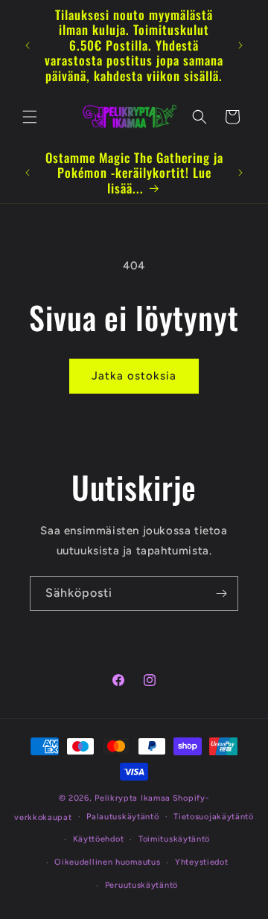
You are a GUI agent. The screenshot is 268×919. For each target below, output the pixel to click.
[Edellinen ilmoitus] (27, 45)
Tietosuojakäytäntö (213, 817)
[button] (29, 116)
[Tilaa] (221, 593)
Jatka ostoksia (134, 375)
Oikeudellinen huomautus (107, 862)
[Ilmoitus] (240, 45)
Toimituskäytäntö (174, 839)
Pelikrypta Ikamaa (132, 798)
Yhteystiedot (201, 862)
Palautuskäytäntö (122, 817)
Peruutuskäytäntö (141, 885)
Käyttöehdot (98, 839)
